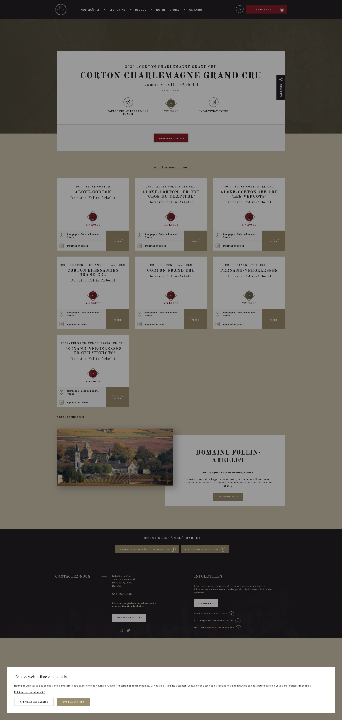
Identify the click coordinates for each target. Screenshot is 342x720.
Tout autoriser (73, 702)
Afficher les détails (34, 702)
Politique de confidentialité (29, 692)
